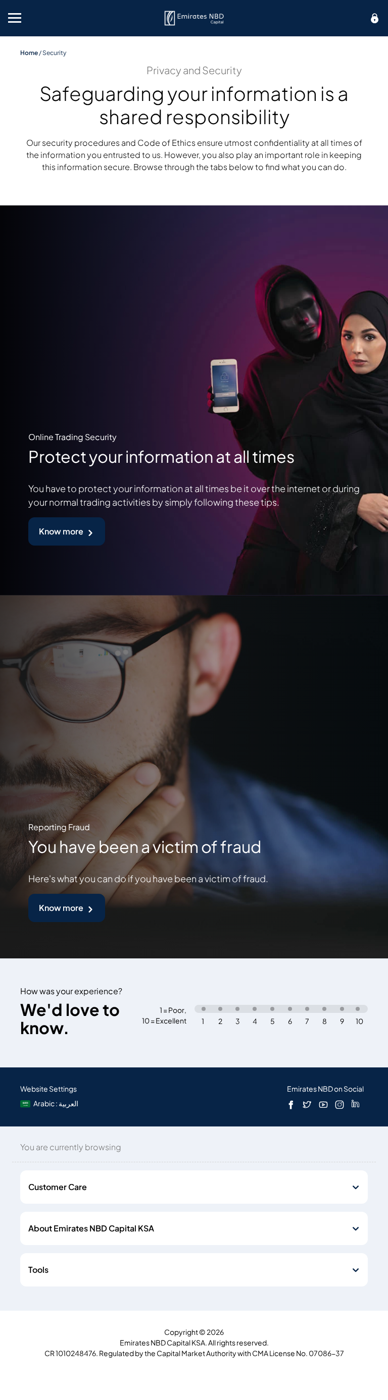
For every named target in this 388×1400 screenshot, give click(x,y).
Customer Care (57, 1187)
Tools (38, 1270)
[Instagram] (339, 1104)
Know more (61, 531)
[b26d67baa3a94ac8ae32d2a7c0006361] (194, 18)
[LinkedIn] (355, 1104)
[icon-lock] (375, 18)
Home (29, 53)
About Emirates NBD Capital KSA (91, 1228)
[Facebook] (291, 1104)
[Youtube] (323, 1104)
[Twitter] (307, 1104)
